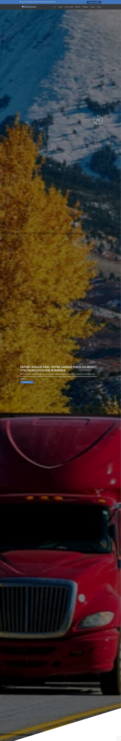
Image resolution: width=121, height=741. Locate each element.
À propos (60, 7)
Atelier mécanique (69, 7)
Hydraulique (85, 7)
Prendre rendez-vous (27, 382)
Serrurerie (77, 7)
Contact (99, 7)
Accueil (54, 7)
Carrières (92, 7)
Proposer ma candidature (94, 2)
